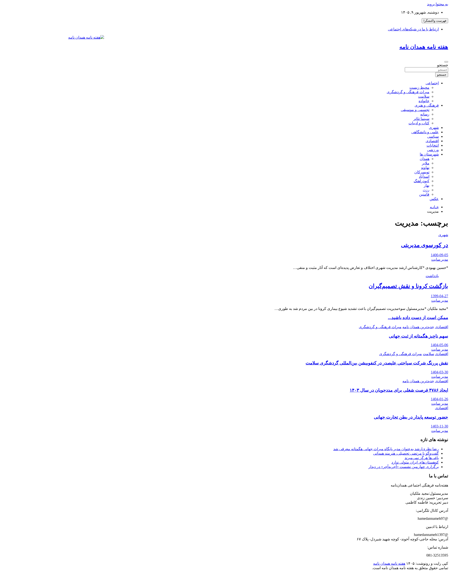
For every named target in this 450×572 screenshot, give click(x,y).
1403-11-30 (439, 426)
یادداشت (432, 276)
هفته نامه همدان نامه (423, 47)
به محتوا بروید (437, 4)
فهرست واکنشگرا (435, 20)
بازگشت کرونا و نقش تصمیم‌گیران (408, 286)
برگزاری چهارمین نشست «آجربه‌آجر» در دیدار (403, 467)
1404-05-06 (439, 345)
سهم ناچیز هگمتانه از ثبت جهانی (418, 336)
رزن (426, 190)
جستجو (442, 65)
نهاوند (425, 168)
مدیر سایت (439, 259)
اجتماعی (432, 83)
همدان (424, 159)
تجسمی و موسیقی (415, 110)
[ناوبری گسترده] (446, 62)
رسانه (424, 114)
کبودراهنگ (421, 181)
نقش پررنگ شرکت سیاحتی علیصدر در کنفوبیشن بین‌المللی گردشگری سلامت (377, 362)
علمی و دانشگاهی (425, 132)
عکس (434, 199)
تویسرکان (421, 172)
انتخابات (433, 145)
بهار (426, 185)
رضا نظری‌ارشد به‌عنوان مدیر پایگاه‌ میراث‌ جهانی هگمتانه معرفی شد (386, 449)
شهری (434, 128)
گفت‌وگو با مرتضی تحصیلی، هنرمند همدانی (406, 453)
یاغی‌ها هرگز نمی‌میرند (422, 458)
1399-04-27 (439, 296)
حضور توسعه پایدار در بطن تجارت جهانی (411, 417)
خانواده (424, 101)
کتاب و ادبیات (419, 123)
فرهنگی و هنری (427, 105)
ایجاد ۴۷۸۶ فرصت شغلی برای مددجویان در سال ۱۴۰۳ (399, 390)
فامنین (424, 194)
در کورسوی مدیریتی (424, 245)
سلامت (423, 96)
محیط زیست (419, 87)
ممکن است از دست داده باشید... (418, 317)
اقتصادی (432, 141)
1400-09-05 (439, 255)
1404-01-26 (439, 399)
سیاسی (433, 136)
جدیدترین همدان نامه (418, 327)
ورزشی (433, 150)
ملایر (425, 163)
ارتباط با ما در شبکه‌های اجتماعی (413, 29)
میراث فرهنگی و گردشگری (408, 92)
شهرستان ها (429, 154)
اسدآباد (424, 176)
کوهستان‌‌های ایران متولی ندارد (415, 462)
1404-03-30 (439, 372)
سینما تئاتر (421, 119)
